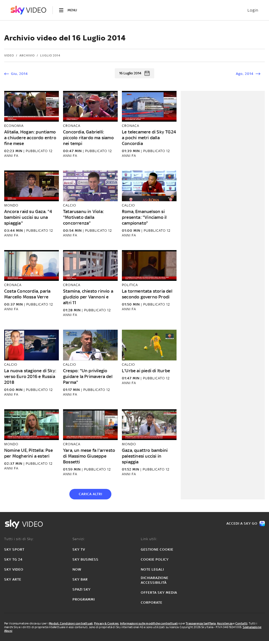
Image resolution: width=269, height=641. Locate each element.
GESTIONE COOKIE (157, 549)
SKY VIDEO (13, 569)
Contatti (241, 623)
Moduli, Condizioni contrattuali (71, 623)
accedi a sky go (241, 523)
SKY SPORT (14, 549)
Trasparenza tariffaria (201, 623)
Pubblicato (37, 151)
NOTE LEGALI (152, 569)
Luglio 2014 (50, 55)
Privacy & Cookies (106, 623)
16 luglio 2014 (130, 73)
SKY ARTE (12, 579)
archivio (27, 55)
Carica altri (90, 494)
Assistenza (224, 623)
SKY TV (79, 549)
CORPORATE (151, 602)
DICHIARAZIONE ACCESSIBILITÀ (154, 580)
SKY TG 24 (13, 559)
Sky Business (86, 559)
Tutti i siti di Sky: (19, 539)
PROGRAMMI (84, 599)
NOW (77, 569)
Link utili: (149, 539)
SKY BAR (80, 579)
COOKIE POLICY (155, 559)
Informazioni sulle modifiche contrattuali (149, 623)
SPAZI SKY (82, 589)
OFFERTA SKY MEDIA (159, 593)
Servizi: (79, 539)
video (9, 55)
